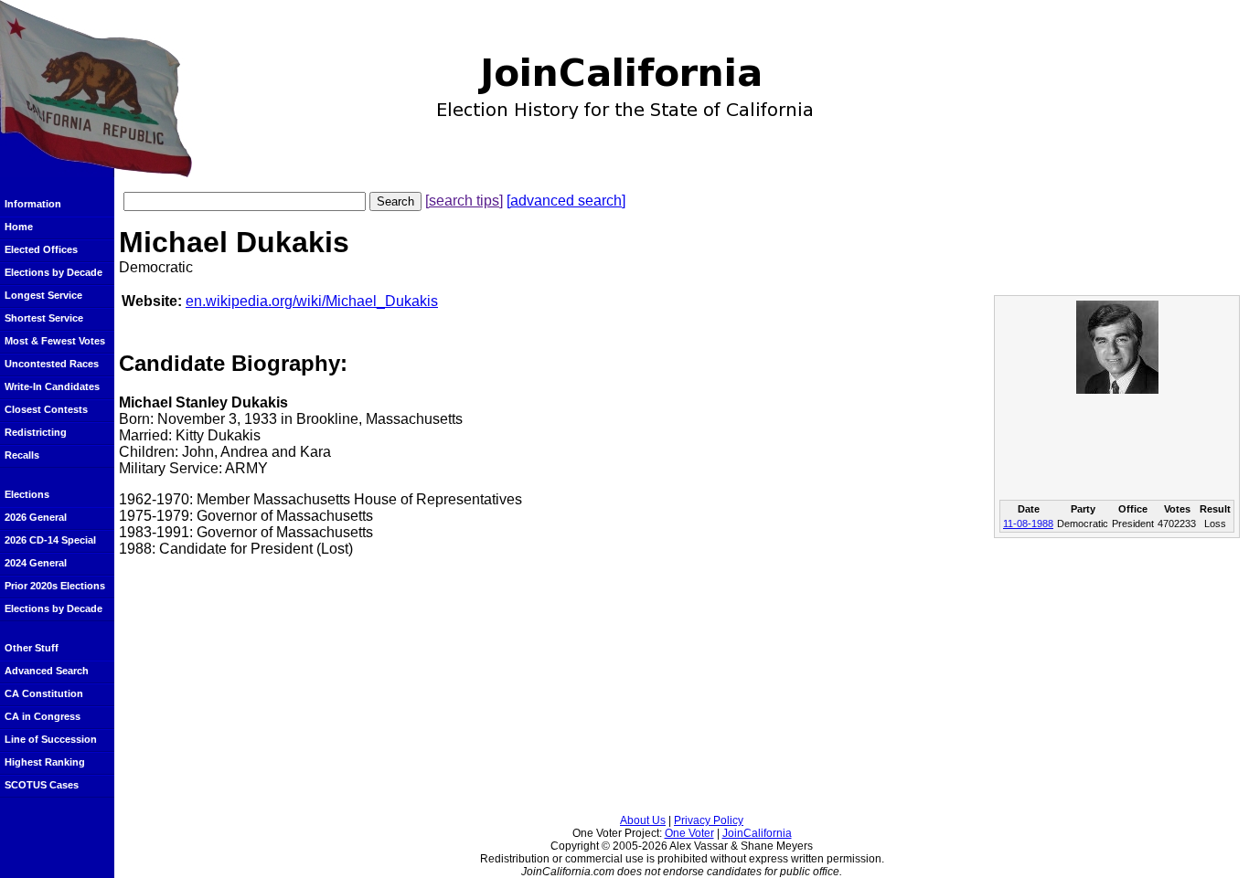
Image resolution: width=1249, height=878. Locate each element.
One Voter (689, 833)
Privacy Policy (708, 820)
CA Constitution (44, 693)
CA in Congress (42, 716)
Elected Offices (41, 249)
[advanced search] (566, 200)
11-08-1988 (1028, 523)
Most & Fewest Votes (55, 340)
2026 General (36, 517)
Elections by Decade (53, 272)
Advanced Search (47, 670)
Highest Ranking (45, 761)
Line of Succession (51, 739)
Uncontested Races (52, 363)
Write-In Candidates (52, 386)
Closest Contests (46, 409)
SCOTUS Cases (42, 784)
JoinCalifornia (757, 833)
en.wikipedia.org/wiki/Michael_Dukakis (312, 301)
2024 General (36, 562)
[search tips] (464, 200)
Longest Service (43, 295)
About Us (643, 820)
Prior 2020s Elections (55, 585)
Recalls (22, 455)
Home (19, 226)
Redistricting (36, 432)
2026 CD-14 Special (50, 539)
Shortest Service (44, 317)
